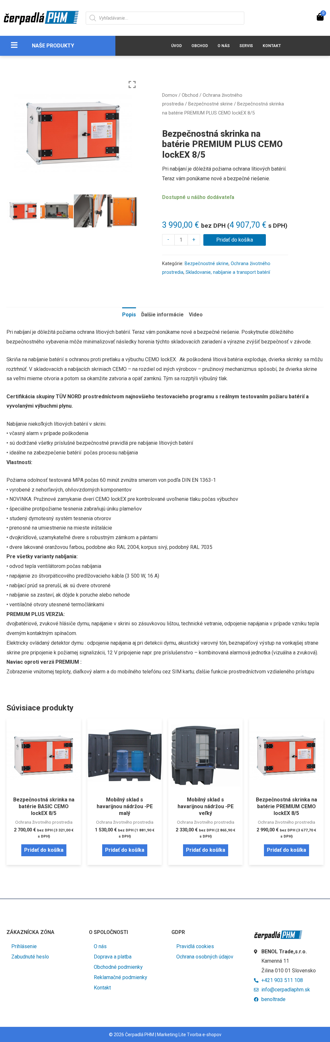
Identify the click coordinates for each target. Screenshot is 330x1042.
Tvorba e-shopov (204, 1034)
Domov (169, 95)
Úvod (176, 46)
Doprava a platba (112, 957)
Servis (246, 46)
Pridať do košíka (234, 240)
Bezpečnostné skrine (210, 104)
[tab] (129, 314)
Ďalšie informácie (162, 315)
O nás (224, 46)
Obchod (199, 46)
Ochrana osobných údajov (204, 957)
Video (196, 315)
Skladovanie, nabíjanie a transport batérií (228, 272)
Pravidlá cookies (195, 946)
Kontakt (272, 46)
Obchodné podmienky (118, 967)
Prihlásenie (24, 946)
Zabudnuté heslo (30, 957)
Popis (129, 315)
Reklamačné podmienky (120, 977)
